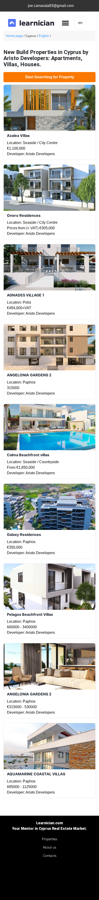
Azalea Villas (18, 135)
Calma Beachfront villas (28, 455)
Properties (49, 839)
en (80, 23)
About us (49, 847)
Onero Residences (24, 215)
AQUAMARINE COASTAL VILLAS (36, 774)
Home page (14, 36)
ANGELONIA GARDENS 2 (29, 375)
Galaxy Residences (24, 534)
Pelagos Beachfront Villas (30, 614)
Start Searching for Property (49, 77)
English (44, 36)
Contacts (49, 856)
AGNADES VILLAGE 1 (25, 295)
